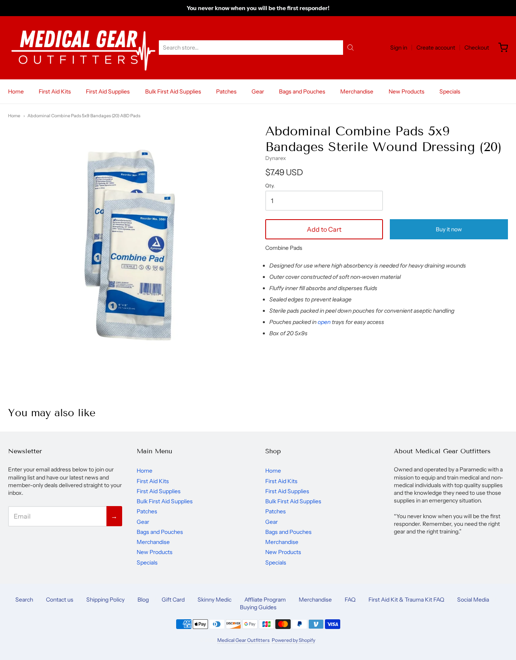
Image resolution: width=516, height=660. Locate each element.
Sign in (398, 47)
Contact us (59, 599)
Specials (449, 91)
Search (24, 599)
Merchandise (356, 91)
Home (16, 91)
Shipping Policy (105, 599)
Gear (258, 91)
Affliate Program (265, 599)
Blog (143, 599)
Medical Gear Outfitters (243, 640)
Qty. (270, 186)
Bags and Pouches (302, 91)
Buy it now (449, 229)
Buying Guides (258, 607)
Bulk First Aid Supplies (173, 91)
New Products (406, 91)
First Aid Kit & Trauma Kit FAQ (406, 599)
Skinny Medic (214, 599)
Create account (435, 47)
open (324, 322)
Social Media (473, 599)
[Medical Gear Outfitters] (83, 47)
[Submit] (350, 47)
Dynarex (275, 158)
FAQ (350, 599)
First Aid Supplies (108, 91)
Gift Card (173, 599)
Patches (226, 91)
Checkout (476, 47)
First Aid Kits (55, 91)
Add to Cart (324, 229)
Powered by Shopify (293, 640)
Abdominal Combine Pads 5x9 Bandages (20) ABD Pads (83, 115)
